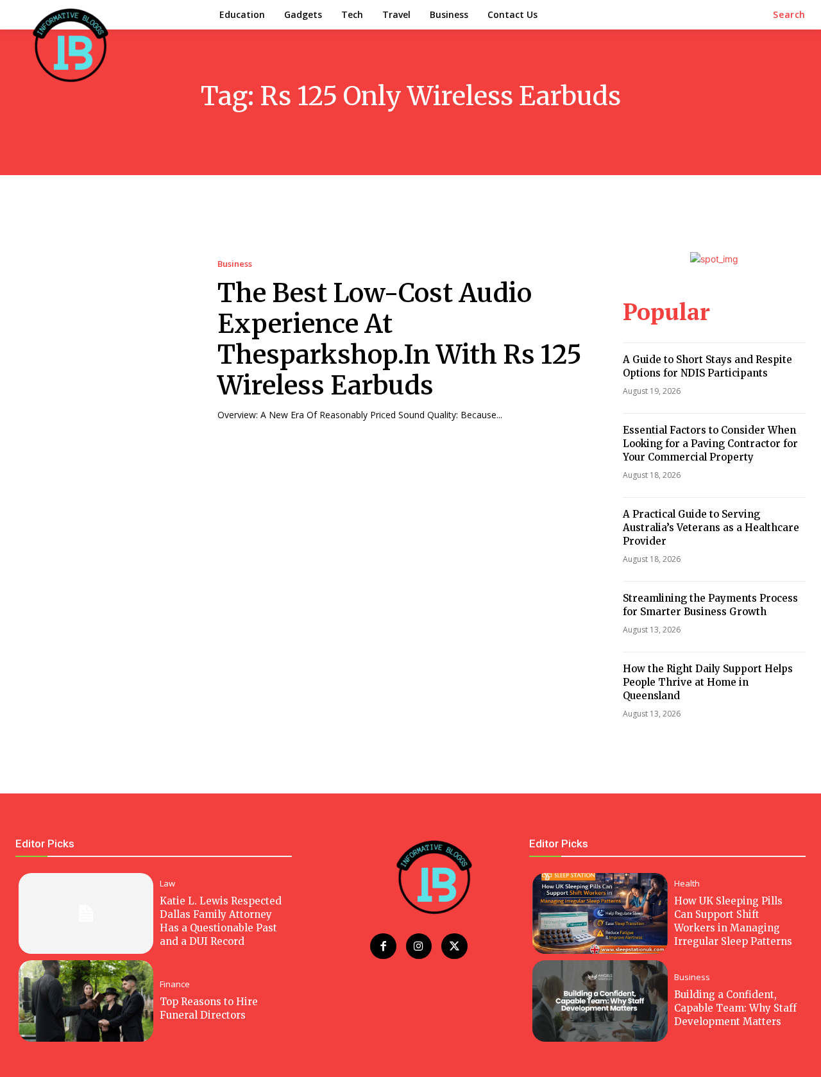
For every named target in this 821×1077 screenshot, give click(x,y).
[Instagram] (419, 946)
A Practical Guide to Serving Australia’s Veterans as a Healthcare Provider (711, 527)
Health (687, 883)
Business (234, 264)
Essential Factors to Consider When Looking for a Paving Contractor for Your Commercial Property (710, 443)
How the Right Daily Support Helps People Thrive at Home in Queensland (708, 682)
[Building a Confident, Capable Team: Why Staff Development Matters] (599, 1000)
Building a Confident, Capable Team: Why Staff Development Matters (735, 1008)
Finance (175, 984)
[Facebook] (383, 946)
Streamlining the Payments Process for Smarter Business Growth (710, 605)
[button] (789, 14)
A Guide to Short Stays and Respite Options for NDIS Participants (707, 366)
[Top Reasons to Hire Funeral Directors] (86, 1000)
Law (167, 883)
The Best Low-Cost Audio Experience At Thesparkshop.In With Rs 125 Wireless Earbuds (399, 339)
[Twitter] (454, 946)
